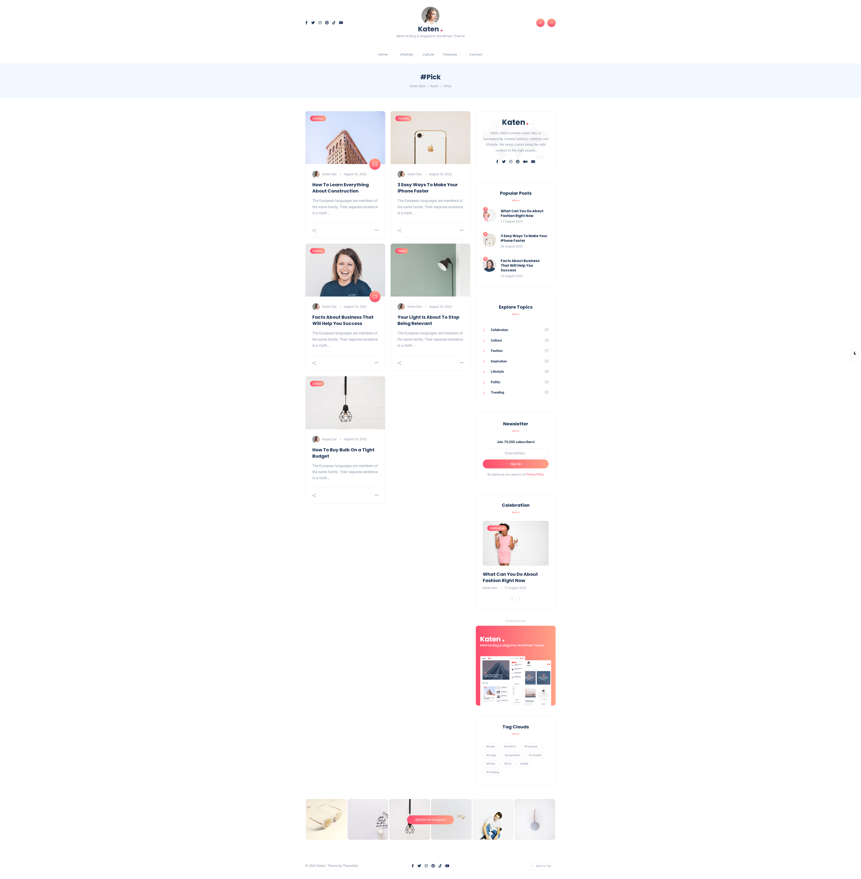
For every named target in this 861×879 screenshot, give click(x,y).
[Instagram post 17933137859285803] (368, 819)
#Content (509, 746)
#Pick (507, 763)
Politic (402, 251)
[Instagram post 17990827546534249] (534, 819)
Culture (428, 54)
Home (383, 54)
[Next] (519, 598)
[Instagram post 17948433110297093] (493, 819)
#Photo (490, 763)
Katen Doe (329, 174)
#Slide (524, 763)
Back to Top (543, 866)
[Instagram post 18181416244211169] (326, 819)
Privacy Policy (535, 474)
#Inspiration (512, 755)
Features (450, 54)
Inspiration (499, 361)
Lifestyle (406, 54)
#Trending (492, 772)
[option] (516, 556)
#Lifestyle (535, 755)
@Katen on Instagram (430, 819)
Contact (476, 54)
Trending (403, 118)
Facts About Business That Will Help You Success (343, 320)
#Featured (530, 746)
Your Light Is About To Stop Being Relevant (428, 320)
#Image (491, 755)
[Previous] (512, 598)
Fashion (318, 251)
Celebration (499, 330)
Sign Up (516, 464)
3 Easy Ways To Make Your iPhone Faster (428, 188)
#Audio (490, 746)
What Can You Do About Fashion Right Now (522, 213)
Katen (430, 28)
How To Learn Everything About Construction (340, 188)
